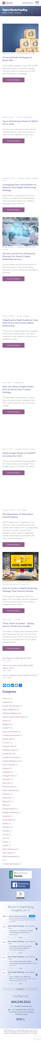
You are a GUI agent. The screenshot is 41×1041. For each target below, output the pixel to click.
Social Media (7, 820)
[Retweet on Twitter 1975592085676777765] (12, 984)
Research (6, 801)
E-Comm (5, 742)
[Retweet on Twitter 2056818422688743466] (12, 953)
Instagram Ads (8, 776)
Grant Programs (8, 764)
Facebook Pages (9, 750)
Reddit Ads (6, 798)
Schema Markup (8, 809)
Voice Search (7, 853)
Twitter (5, 845)
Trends (5, 842)
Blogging (6, 724)
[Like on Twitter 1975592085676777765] (16, 984)
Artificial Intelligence (10, 713)
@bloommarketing (30, 926)
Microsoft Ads (8, 787)
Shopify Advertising (10, 812)
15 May (10, 959)
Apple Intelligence (9, 709)
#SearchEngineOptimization (17, 981)
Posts (11, 13)
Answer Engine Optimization (13, 717)
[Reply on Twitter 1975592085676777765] (9, 984)
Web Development (9, 856)
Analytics (6, 702)
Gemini (5, 720)
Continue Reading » (13, 80)
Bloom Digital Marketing (16, 926)
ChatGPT (6, 728)
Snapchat (6, 816)
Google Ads (7, 753)
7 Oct (9, 974)
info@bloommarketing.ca (23, 1006)
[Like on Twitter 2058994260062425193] (16, 937)
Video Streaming (9, 849)
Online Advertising (9, 790)
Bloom (4, 13)
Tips (4, 838)
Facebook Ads (8, 746)
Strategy (5, 827)
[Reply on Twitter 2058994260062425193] (9, 937)
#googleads (21, 950)
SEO (4, 805)
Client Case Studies (10, 731)
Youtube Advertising (10, 864)
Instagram (6, 772)
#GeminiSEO (32, 979)
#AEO (35, 963)
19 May (10, 943)
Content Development (11, 735)
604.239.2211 (27, 3)
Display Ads (7, 739)
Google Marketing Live (11, 761)
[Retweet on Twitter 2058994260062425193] (12, 937)
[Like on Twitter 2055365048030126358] (16, 968)
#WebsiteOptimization (21, 979)
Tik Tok (5, 834)
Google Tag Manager (10, 706)
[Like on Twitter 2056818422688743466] (16, 953)
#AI (29, 933)
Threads (5, 831)
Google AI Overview (10, 757)
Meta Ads (6, 783)
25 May (10, 928)
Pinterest (6, 794)
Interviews (6, 779)
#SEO (11, 965)
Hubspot (5, 768)
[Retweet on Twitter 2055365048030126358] (12, 968)
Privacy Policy (34, 1033)
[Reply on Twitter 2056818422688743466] (9, 953)
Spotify (5, 823)
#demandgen (13, 950)
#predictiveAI (13, 935)
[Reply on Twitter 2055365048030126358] (9, 968)
